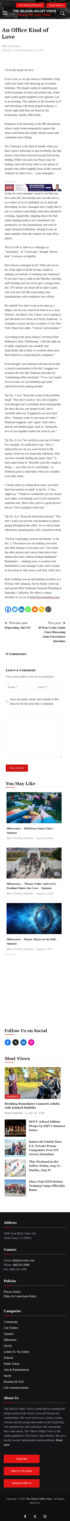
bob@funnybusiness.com (44, 597)
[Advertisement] (35, 992)
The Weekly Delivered (30, 5)
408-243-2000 (21, 1264)
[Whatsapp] (28, 609)
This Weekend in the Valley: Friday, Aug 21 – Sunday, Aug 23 (45, 1165)
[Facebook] (8, 609)
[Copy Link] (42, 609)
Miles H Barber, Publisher (20, 838)
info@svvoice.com (23, 1260)
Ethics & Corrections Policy (20, 1296)
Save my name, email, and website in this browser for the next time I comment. (34, 701)
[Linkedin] (21, 609)
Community (12, 1096)
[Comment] (48, 609)
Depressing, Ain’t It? (18, 627)
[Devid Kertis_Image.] (33, 187)
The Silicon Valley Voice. (39, 1498)
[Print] (35, 609)
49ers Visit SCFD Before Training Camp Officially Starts (47, 1185)
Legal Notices (56, 5)
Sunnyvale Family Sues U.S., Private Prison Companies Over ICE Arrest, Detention (45, 1147)
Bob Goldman (11, 46)
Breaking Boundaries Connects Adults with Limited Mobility (32, 1106)
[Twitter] (15, 609)
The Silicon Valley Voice (34, 11)
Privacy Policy (12, 1291)
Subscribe (21, 1458)
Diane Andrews (14, 1112)
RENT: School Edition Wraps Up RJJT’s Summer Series (47, 1125)
